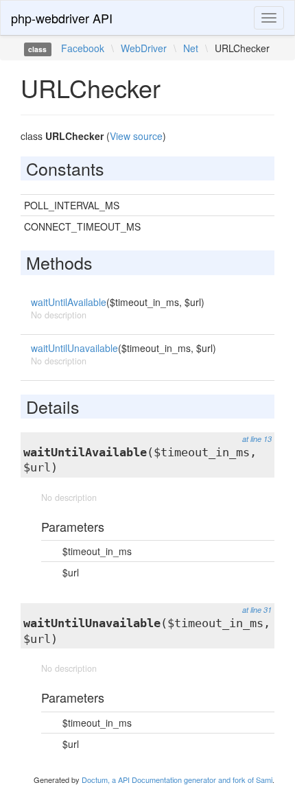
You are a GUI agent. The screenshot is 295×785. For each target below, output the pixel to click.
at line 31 (257, 610)
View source (136, 136)
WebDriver (144, 48)
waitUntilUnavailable (74, 348)
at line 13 (257, 439)
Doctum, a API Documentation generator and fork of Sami (177, 779)
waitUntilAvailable (68, 302)
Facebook (82, 48)
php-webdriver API (62, 18)
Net (190, 48)
